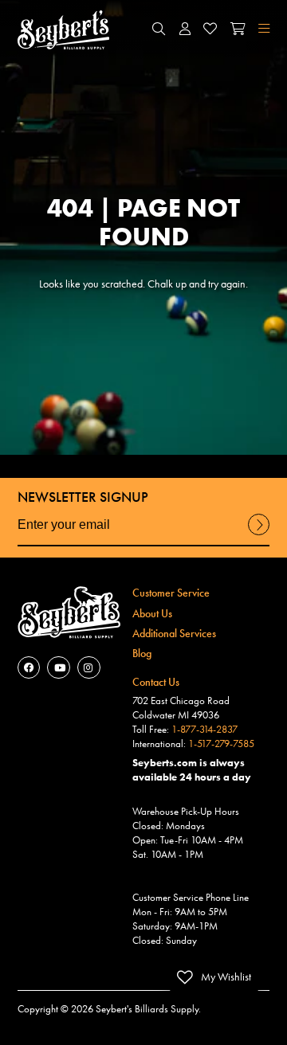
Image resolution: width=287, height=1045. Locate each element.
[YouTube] (58, 667)
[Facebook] (29, 667)
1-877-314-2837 (204, 729)
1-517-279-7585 (221, 744)
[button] (159, 29)
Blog (141, 653)
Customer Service (171, 592)
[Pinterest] (88, 667)
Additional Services (174, 633)
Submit (259, 534)
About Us (152, 613)
